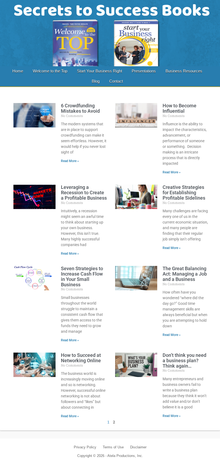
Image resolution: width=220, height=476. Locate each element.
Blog (96, 81)
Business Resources (184, 71)
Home (17, 71)
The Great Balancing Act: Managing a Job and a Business (185, 274)
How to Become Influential (179, 108)
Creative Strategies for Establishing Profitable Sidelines (184, 192)
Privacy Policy (85, 447)
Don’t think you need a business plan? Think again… (184, 360)
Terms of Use (113, 447)
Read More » (70, 161)
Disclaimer (138, 447)
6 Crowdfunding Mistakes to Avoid (80, 108)
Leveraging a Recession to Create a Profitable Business (84, 192)
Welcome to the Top (50, 71)
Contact (116, 81)
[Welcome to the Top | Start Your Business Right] (110, 33)
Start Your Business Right (99, 71)
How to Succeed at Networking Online (81, 357)
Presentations (144, 71)
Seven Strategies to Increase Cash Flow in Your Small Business (82, 276)
